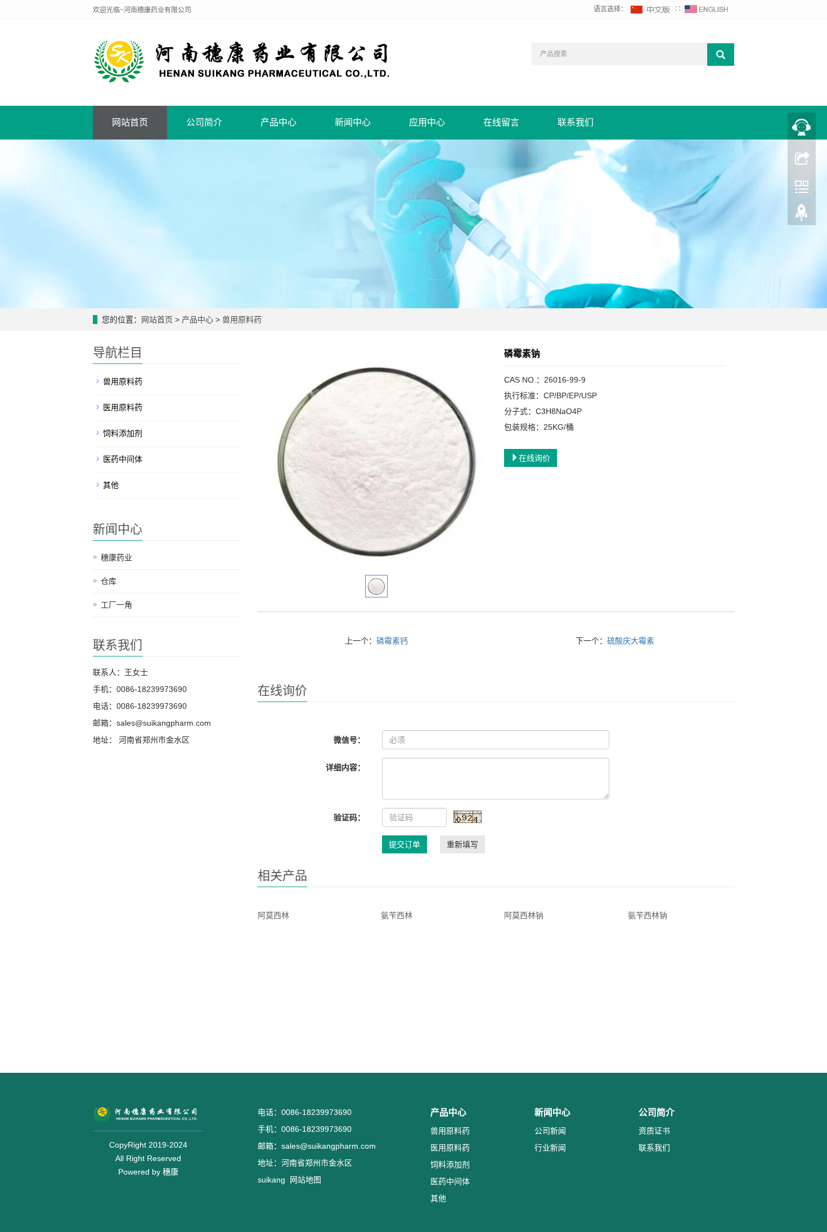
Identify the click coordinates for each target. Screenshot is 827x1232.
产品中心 (278, 122)
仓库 (108, 581)
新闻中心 (353, 122)
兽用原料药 (241, 319)
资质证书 (654, 1130)
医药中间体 (122, 459)
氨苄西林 (396, 915)
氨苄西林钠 (647, 915)
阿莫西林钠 (523, 915)
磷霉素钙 (392, 640)
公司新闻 (550, 1130)
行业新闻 (550, 1147)
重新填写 (462, 844)
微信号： (349, 739)
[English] (707, 9)
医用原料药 (122, 407)
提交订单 (404, 844)
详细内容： (345, 767)
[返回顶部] (802, 215)
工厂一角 (116, 604)
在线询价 (534, 457)
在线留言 (501, 122)
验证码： (349, 817)
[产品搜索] (720, 54)
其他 (111, 484)
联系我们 (576, 122)
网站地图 (305, 1179)
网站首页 (130, 122)
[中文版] (651, 9)
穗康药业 (116, 557)
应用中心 (427, 122)
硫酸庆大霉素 (630, 640)
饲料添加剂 (122, 433)
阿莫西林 (273, 915)
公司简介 (204, 122)
